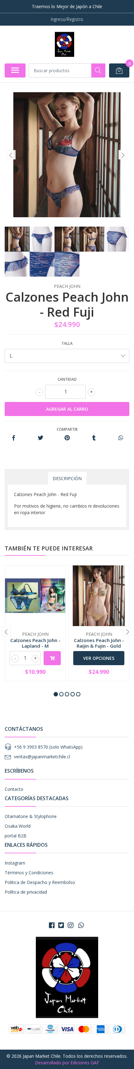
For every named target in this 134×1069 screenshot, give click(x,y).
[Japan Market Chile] (64, 44)
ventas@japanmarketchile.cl (42, 757)
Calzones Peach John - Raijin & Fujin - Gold (99, 643)
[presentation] (11, 154)
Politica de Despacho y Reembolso (40, 882)
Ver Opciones (98, 658)
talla (67, 343)
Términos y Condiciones (29, 873)
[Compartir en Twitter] (40, 438)
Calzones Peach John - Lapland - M (35, 643)
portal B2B (15, 836)
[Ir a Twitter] (61, 925)
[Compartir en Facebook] (13, 438)
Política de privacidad (26, 892)
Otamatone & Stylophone (31, 816)
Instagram (15, 863)
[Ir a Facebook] (52, 925)
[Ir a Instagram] (70, 925)
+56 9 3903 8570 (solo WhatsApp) (48, 747)
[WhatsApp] (81, 925)
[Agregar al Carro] (52, 658)
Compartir (67, 429)
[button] (56, 694)
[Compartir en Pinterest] (67, 438)
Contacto (14, 789)
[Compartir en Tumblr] (94, 438)
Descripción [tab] (67, 478)
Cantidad (67, 379)
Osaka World (18, 826)
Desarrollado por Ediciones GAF (67, 1063)
